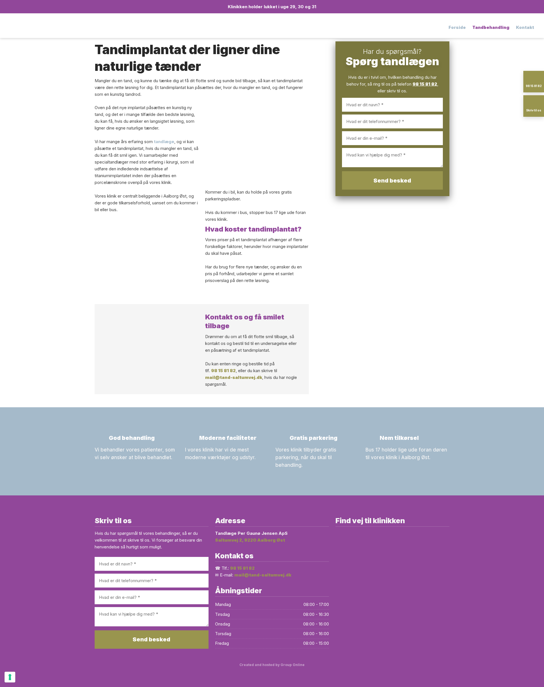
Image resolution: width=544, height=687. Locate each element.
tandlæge (164, 141)
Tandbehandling (490, 27)
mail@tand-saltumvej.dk (233, 377)
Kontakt (525, 27)
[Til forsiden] (68, 27)
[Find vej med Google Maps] (392, 589)
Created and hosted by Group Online (272, 665)
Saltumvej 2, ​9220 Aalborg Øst (250, 540)
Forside (457, 27)
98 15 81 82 (223, 370)
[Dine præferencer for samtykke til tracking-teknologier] (10, 677)
